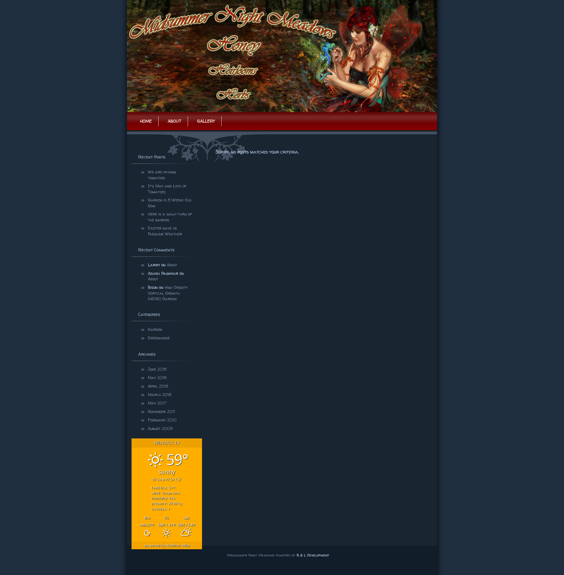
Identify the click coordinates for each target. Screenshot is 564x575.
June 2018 (157, 369)
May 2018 (157, 377)
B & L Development (313, 555)
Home (146, 121)
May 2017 (157, 403)
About (174, 121)
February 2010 (162, 420)
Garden (155, 329)
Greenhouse (159, 338)
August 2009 (160, 428)
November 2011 (161, 411)
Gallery (206, 121)
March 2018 (159, 394)
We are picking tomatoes (162, 175)
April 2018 (158, 386)
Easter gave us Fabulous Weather (165, 231)
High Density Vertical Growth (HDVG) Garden (168, 293)
